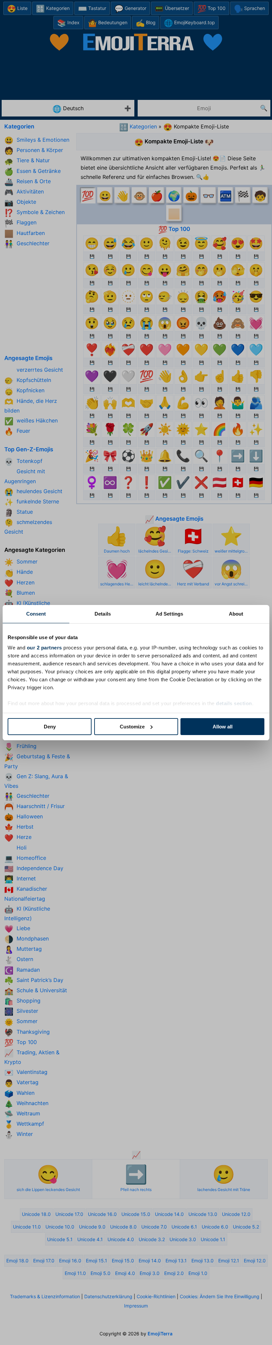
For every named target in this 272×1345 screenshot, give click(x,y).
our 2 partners (44, 647)
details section (234, 703)
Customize (132, 726)
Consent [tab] (36, 614)
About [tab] (236, 614)
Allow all (223, 726)
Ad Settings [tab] (169, 614)
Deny (50, 726)
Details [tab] (103, 614)
